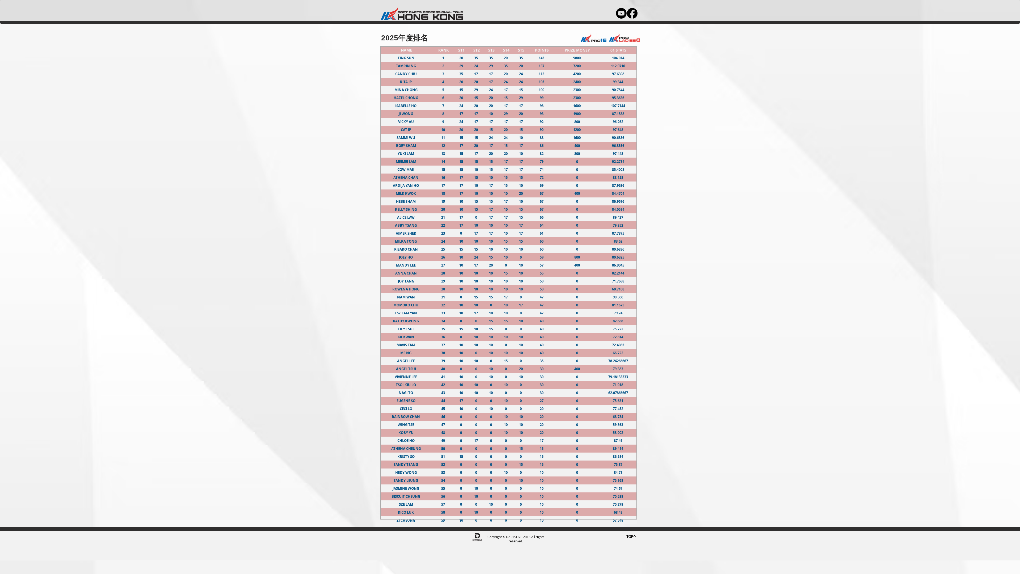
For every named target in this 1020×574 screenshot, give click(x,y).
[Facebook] (632, 13)
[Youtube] (621, 13)
